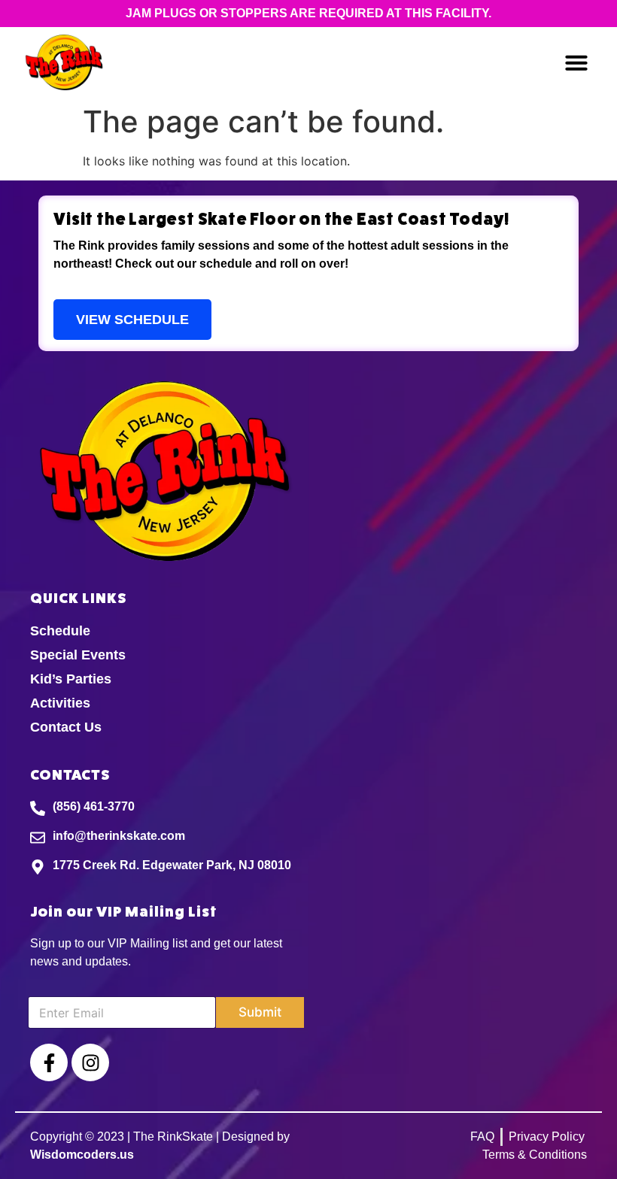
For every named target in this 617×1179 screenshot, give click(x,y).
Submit (260, 1012)
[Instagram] (90, 1062)
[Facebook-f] (49, 1062)
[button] (576, 62)
